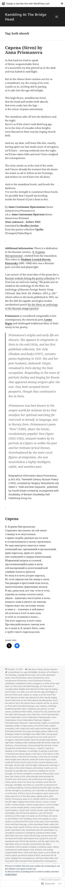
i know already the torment (39, 745)
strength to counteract (15, 832)
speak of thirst (25, 827)
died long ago (20, 714)
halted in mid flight (22, 734)
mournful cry (28, 785)
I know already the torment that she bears (31, 747)
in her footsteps (20, 751)
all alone (42, 672)
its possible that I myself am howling (29, 770)
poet (51, 796)
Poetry (40, 669)
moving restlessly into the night (38, 787)
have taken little (38, 734)
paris (46, 793)
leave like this (50, 782)
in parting (43, 751)
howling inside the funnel (39, 742)
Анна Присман (33, 714)
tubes (49, 847)
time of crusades (22, 844)
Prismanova (17, 799)
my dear (56, 787)
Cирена (43, 706)
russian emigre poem (35, 804)
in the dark (36, 754)
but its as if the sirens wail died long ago (31, 704)
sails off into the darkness (26, 813)
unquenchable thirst (14, 852)
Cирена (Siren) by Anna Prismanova (23, 50)
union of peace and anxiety (41, 849)
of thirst (21, 793)
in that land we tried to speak (17, 754)
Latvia (7, 782)
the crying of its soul (44, 838)
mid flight (18, 785)
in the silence (47, 754)
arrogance (36, 683)
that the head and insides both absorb (31, 837)
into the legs (19, 765)
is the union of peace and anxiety (28, 768)
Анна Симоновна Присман (29, 720)
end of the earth (41, 725)
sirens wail (39, 821)
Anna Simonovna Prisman (39, 680)
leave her (22, 782)
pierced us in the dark (20, 796)
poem (45, 796)
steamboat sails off (34, 830)
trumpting (41, 847)
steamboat (44, 827)
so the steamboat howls (38, 824)
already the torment (26, 675)
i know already (20, 745)
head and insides (22, 739)
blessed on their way (20, 697)
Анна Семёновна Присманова (36, 717)
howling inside (21, 742)
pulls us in (27, 799)
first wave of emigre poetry (34, 731)
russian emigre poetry (19, 807)
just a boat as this (17, 776)
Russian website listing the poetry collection (30, 278)
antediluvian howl (23, 683)
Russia (47, 669)
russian (45, 801)
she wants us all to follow (37, 816)
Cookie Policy (11, 874)
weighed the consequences (23, 858)
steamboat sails (18, 830)
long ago (9, 785)
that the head (47, 835)
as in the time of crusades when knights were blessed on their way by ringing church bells (31, 689)
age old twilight (30, 672)
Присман (23, 722)
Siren (35, 818)
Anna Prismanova (19, 677)
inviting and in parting (47, 765)
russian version (36, 810)
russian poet (48, 807)
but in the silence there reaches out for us (33, 703)
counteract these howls (22, 711)
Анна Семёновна (13, 717)
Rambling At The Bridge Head (25, 16)
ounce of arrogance (34, 793)
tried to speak (21, 847)
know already (32, 776)
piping (39, 796)
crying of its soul (40, 711)
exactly (55, 728)
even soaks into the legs (40, 728)
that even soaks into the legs (27, 835)
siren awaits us (44, 818)
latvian (14, 782)
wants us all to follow (47, 852)
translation (10, 847)
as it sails (21, 691)
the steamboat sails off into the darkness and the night (30, 840)
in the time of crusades (27, 756)
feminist (18, 731)
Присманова (35, 722)
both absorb (33, 700)
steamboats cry (50, 830)
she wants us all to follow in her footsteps (31, 817)
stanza (35, 827)
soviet (15, 827)
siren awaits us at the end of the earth (31, 820)
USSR (26, 852)
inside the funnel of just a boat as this (21, 762)
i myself (40, 748)
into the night (31, 765)
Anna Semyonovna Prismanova (27, 679)
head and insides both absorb (44, 739)
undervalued (23, 849)
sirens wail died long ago (16, 824)
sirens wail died (51, 821)
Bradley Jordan (45, 700)
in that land (53, 751)
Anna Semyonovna (35, 677)
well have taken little (44, 858)
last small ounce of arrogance (41, 779)
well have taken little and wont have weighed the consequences (31, 859)
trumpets (32, 847)
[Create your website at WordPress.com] (32, 3)
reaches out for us (41, 799)
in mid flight (32, 751)
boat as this (22, 700)
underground (11, 849)
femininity (9, 731)
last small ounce (20, 779)
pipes (33, 796)
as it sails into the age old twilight (40, 691)
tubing (55, 847)
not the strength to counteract (18, 790)
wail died (33, 852)
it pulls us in (49, 768)
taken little (9, 835)
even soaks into (22, 728)
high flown (9, 742)
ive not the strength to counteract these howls (33, 773)
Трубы (44, 722)
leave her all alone (35, 782)
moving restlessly (15, 787)
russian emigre (18, 804)
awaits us (27, 694)
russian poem (36, 807)
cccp (37, 706)
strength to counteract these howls (41, 832)
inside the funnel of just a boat (43, 759)
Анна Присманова (50, 714)
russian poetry (11, 810)
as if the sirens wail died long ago (24, 686)
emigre (17, 725)
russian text (24, 810)
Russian (54, 669)
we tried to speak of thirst (29, 855)
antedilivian (10, 683)
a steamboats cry (15, 672)
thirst (52, 841)
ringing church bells (26, 801)
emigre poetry (27, 725)
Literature (32, 669)
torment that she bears (41, 844)
